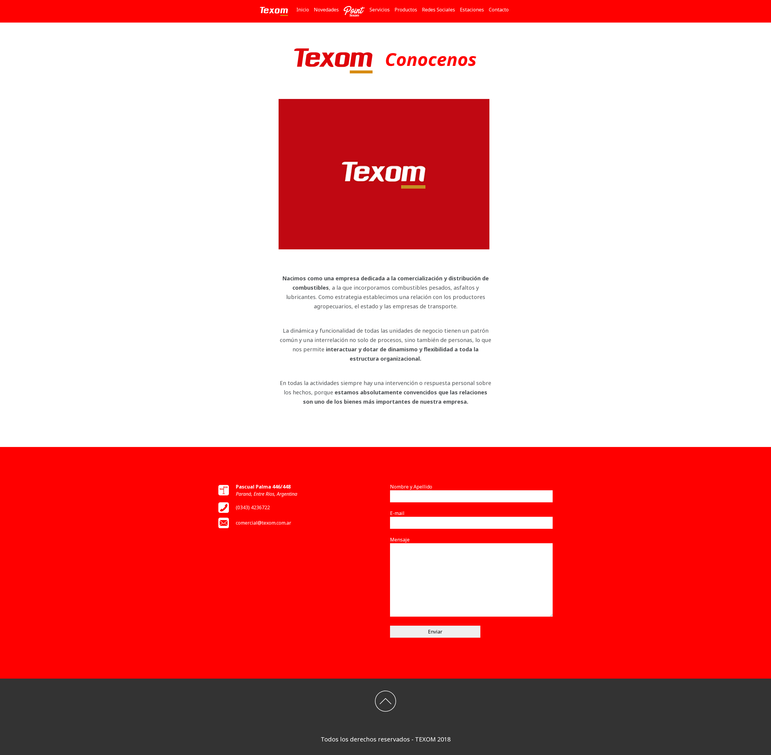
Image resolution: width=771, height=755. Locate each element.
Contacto (499, 9)
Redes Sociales (438, 9)
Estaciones (472, 9)
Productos (406, 9)
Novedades (326, 9)
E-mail (397, 513)
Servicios (380, 9)
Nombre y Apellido (411, 486)
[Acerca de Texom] (384, 173)
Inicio (303, 9)
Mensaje (400, 539)
